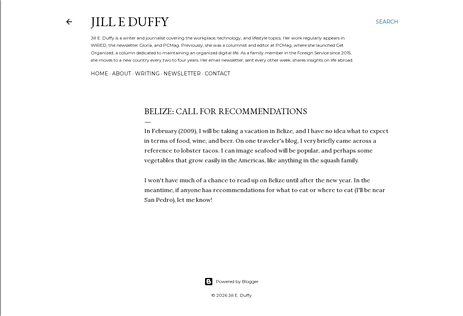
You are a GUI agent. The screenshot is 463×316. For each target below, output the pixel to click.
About (121, 73)
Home (99, 73)
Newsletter (182, 73)
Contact (217, 73)
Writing (147, 73)
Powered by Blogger (237, 281)
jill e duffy (129, 21)
